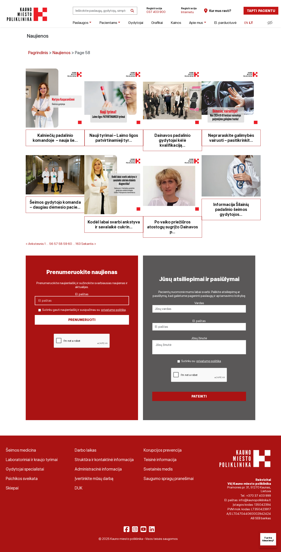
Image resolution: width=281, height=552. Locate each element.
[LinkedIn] (152, 529)
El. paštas (81, 294)
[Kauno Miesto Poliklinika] (26, 14)
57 (56, 244)
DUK (78, 488)
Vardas (199, 303)
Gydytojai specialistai (25, 469)
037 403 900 (156, 12)
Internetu (187, 12)
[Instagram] (135, 529)
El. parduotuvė (225, 22)
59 (65, 244)
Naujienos (61, 52)
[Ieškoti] (132, 11)
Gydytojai (135, 22)
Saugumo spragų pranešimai (169, 478)
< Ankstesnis (35, 244)
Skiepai (12, 488)
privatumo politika (113, 310)
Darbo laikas (85, 450)
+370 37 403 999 (258, 495)
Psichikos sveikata (22, 478)
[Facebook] (126, 529)
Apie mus (196, 22)
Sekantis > (88, 244)
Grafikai (157, 22)
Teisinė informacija (160, 459)
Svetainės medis (158, 469)
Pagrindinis (38, 52)
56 (51, 244)
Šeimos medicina (21, 450)
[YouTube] (143, 529)
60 (70, 244)
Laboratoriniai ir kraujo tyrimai (32, 459)
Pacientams (108, 22)
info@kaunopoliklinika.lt (255, 500)
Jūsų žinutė (199, 338)
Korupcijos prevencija (163, 450)
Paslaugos (80, 22)
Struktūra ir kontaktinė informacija (104, 459)
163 (78, 244)
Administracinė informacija (98, 469)
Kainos (176, 22)
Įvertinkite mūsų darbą (94, 478)
